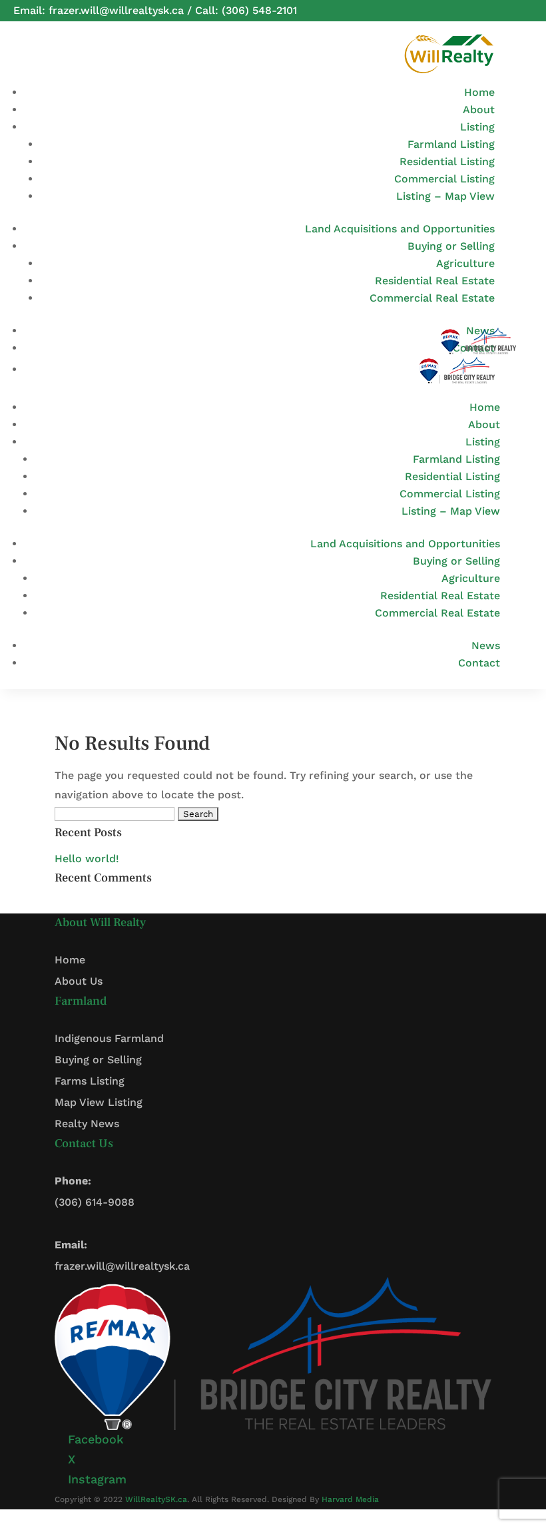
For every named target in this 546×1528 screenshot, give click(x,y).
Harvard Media (350, 1499)
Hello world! (87, 858)
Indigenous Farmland (109, 1038)
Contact (479, 662)
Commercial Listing (444, 178)
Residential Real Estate (435, 280)
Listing (477, 127)
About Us (79, 981)
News (485, 645)
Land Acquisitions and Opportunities (400, 228)
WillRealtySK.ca (156, 1499)
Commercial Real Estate (432, 298)
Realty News (87, 1123)
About (479, 109)
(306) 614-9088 (95, 1202)
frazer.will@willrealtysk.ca (116, 10)
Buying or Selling (451, 246)
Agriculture (465, 263)
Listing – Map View (445, 196)
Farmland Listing (451, 144)
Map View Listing (98, 1102)
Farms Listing (90, 1081)
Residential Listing (447, 161)
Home (479, 92)
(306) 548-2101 (259, 10)
